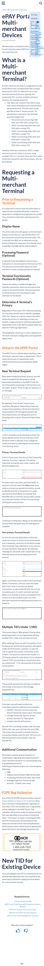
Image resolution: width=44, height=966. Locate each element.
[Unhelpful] (26, 931)
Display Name (31, 32)
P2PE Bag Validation (36, 53)
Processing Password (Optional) (31, 37)
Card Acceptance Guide (22, 901)
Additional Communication (36, 47)
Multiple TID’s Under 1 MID (36, 40)
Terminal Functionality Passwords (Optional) (31, 44)
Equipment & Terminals (18, 10)
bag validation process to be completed (19, 801)
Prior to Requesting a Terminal (31, 25)
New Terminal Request (36, 33)
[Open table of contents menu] (4, 3)
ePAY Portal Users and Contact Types (22, 910)
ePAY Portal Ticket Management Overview (22, 916)
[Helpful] (18, 931)
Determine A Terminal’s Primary (31, 52)
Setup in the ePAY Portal (36, 25)
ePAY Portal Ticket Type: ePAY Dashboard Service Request (23, 905)
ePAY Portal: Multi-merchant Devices (22, 913)
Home (4, 10)
